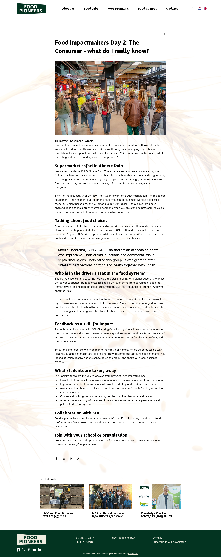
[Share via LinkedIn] (71, 458)
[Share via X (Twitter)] (63, 458)
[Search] (192, 9)
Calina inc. (133, 553)
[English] (205, 8)
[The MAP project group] (110, 496)
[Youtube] (34, 550)
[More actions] (164, 34)
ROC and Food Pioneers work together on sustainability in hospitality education (58, 515)
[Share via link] (78, 458)
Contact (157, 537)
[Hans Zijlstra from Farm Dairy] (159, 496)
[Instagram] (29, 550)
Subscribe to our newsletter (169, 541)
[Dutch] (200, 8)
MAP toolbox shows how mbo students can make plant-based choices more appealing (109, 515)
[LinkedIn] (39, 550)
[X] (24, 550)
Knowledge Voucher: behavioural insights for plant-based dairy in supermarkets (156, 515)
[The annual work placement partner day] (62, 496)
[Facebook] (18, 550)
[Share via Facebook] (56, 458)
